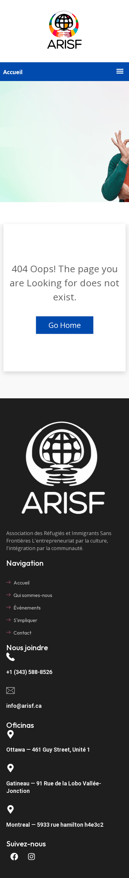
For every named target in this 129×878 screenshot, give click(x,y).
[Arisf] (64, 50)
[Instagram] (31, 857)
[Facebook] (14, 857)
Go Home (65, 325)
